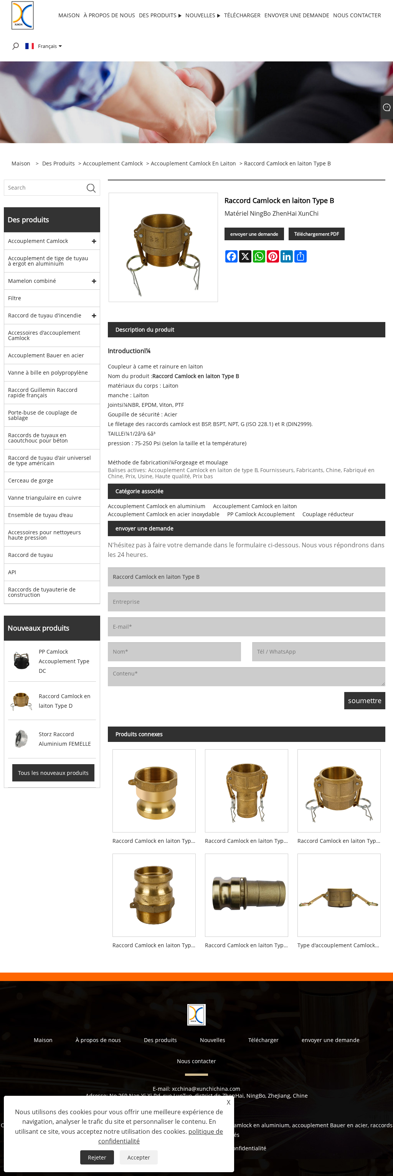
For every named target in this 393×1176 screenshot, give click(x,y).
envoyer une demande (254, 234)
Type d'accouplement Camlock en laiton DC (341, 945)
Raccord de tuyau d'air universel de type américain (49, 460)
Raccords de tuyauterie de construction (42, 592)
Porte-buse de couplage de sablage (42, 415)
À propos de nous (98, 1040)
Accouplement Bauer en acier (46, 355)
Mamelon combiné (32, 280)
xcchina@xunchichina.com (206, 1088)
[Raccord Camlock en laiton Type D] (339, 788)
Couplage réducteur (328, 514)
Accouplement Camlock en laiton (193, 163)
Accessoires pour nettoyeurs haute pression (44, 535)
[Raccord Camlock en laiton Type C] (246, 788)
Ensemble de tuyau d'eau (40, 515)
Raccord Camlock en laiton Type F (155, 945)
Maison (43, 1040)
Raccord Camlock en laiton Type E (248, 945)
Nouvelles (212, 1040)
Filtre (14, 298)
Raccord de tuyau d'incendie (44, 315)
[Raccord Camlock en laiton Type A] (154, 788)
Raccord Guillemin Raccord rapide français (43, 392)
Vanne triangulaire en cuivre (44, 497)
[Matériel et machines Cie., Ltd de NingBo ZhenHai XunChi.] (23, 14)
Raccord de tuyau (30, 554)
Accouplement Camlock (113, 163)
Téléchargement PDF (316, 234)
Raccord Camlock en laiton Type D (341, 840)
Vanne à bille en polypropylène (48, 372)
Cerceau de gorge (30, 480)
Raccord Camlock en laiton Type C (248, 840)
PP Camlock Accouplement (261, 514)
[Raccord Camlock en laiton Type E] (246, 893)
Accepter (138, 1157)
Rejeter (97, 1157)
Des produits (58, 163)
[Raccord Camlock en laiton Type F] (154, 893)
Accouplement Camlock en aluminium (156, 506)
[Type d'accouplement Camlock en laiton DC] (339, 893)
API (12, 572)
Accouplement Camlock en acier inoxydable (164, 514)
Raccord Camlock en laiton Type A (155, 840)
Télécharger (263, 1040)
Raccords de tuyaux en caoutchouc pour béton (38, 437)
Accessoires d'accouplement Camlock (44, 335)
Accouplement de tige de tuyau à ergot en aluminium (48, 260)
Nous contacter (196, 1061)
